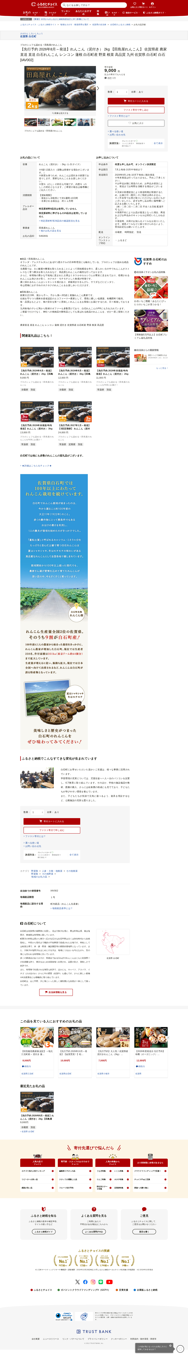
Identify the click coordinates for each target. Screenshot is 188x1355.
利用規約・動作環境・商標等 (143, 1339)
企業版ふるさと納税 (147, 1290)
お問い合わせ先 (118, 135)
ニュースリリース (51, 1339)
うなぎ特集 (101, 1171)
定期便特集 (118, 1188)
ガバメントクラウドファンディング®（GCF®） (85, 1290)
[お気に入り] (180, 1349)
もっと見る (161, 368)
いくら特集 (118, 1171)
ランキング (65, 12)
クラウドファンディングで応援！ (147, 1171)
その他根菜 (72, 871)
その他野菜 (48, 874)
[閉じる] (170, 1346)
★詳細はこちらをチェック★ (37, 466)
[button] (51, 349)
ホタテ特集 (118, 1179)
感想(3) (27, 1066)
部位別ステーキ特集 (102, 1188)
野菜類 (35, 871)
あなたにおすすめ (84, 12)
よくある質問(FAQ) (94, 1232)
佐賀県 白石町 (28, 1131)
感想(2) (141, 1066)
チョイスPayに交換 (142, 1179)
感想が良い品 (27, 1188)
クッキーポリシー (119, 1339)
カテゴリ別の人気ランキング (33, 1171)
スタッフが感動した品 (68, 1179)
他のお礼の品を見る (51, 231)
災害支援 (123, 1290)
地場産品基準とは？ (62, 908)
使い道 (111, 13)
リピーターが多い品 (30, 1179)
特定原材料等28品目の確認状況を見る (60, 221)
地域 (50, 13)
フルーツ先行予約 (66, 1188)
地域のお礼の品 (39, 877)
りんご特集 (101, 1179)
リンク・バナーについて (73, 1339)
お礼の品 (30, 13)
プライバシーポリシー (98, 1339)
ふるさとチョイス (43, 1290)
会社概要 (36, 1339)
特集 (98, 12)
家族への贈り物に (141, 1188)
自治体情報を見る (58, 992)
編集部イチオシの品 (67, 1171)
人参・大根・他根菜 (52, 871)
